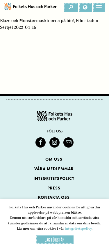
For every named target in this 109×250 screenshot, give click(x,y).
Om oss (53, 159)
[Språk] (85, 7)
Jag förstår (55, 239)
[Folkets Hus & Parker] (30, 7)
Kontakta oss (54, 197)
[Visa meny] (99, 7)
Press (53, 188)
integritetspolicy (78, 228)
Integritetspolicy (54, 178)
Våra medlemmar (54, 168)
